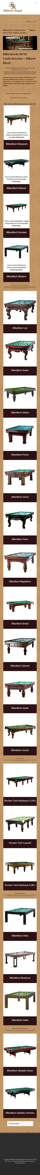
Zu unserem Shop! (14, 1123)
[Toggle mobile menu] (36, 3)
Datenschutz (18, 1163)
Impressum (31, 1161)
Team (14, 1161)
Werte (17, 1161)
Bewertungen (25, 1161)
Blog (21, 1161)
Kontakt (23, 1163)
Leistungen (30, 1159)
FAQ (35, 1159)
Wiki (6, 1161)
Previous (29, 21)
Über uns (10, 1161)
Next (34, 21)
